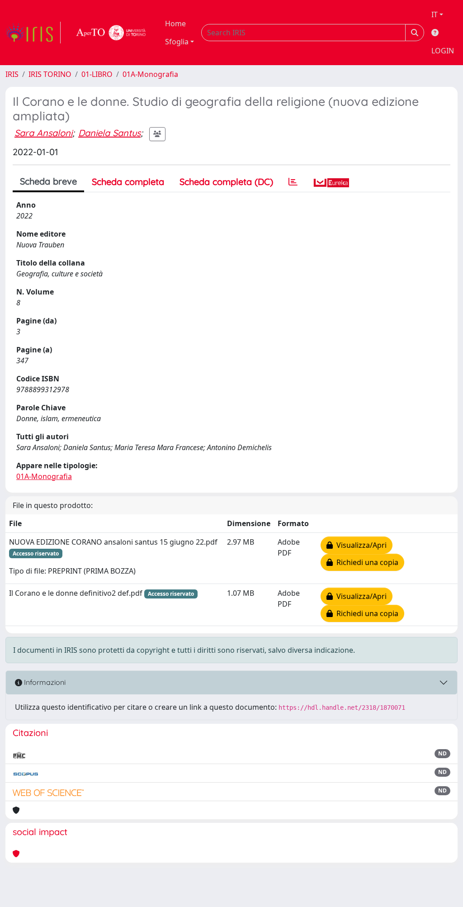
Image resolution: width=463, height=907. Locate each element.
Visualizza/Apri (360, 545)
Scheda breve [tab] (48, 181)
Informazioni (44, 682)
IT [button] (434, 14)
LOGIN (442, 51)
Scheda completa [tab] (128, 181)
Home (175, 23)
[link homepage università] (111, 32)
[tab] (293, 181)
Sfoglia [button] (177, 42)
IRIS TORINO (49, 74)
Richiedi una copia (365, 562)
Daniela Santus (109, 132)
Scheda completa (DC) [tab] (226, 181)
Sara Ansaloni (43, 132)
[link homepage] (33, 32)
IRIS (12, 74)
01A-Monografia (150, 74)
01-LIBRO (97, 74)
